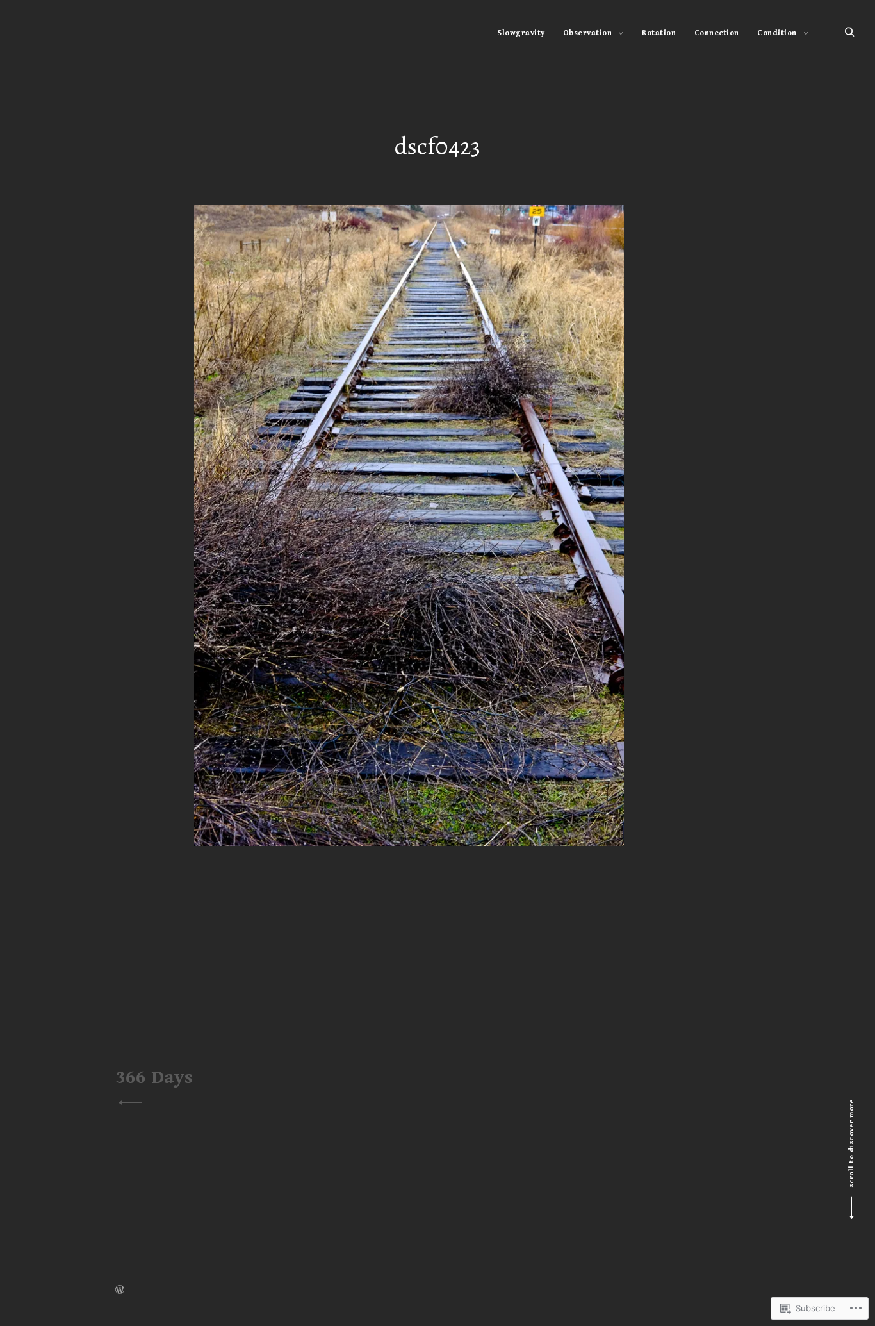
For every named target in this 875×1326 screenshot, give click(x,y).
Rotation (659, 32)
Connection (716, 32)
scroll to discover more (851, 1143)
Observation (587, 32)
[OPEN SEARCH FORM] (850, 32)
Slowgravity (521, 32)
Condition (777, 32)
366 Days (154, 1077)
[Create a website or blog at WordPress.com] (119, 1290)
